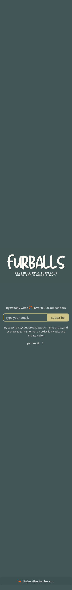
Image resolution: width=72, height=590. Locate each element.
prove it (33, 343)
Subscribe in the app (38, 581)
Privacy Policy (35, 335)
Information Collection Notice (43, 331)
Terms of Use (54, 327)
